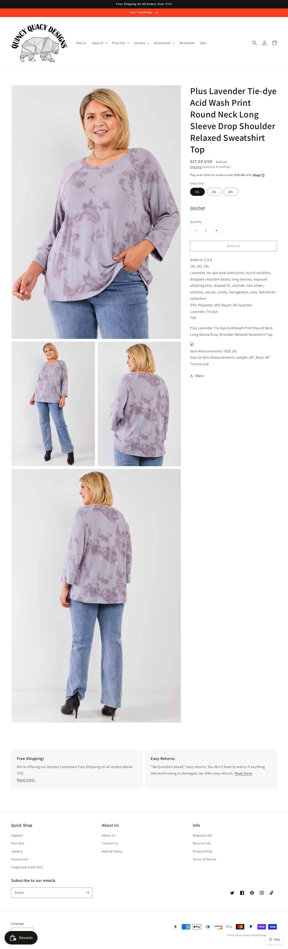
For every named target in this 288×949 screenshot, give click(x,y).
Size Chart (197, 207)
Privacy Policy (202, 851)
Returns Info (202, 843)
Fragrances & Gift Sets (27, 867)
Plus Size (17, 843)
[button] (255, 43)
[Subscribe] (87, 893)
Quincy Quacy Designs (247, 935)
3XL (231, 192)
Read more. (26, 779)
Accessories (19, 859)
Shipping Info (202, 835)
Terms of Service (204, 859)
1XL (197, 192)
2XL (214, 192)
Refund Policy (112, 851)
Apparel (17, 835)
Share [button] (199, 376)
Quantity (195, 222)
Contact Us (110, 843)
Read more (243, 773)
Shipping (196, 166)
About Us (108, 835)
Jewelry (16, 851)
